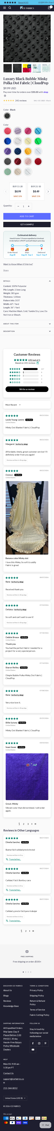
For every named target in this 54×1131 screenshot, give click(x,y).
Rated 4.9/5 (23, 2)
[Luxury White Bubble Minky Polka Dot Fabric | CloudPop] (17, 141)
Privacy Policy (36, 990)
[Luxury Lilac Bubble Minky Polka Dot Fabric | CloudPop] (17, 131)
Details (6, 281)
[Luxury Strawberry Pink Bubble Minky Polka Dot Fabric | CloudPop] (7, 131)
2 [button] (23, 824)
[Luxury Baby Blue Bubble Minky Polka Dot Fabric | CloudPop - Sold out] (28, 171)
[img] (12, 415)
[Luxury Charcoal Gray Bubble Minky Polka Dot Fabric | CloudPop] (7, 161)
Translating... (15, 859)
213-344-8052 (10, 1088)
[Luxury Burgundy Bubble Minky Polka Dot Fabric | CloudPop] (17, 161)
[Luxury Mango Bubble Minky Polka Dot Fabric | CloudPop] (28, 151)
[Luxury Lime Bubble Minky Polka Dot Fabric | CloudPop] (38, 141)
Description (9, 331)
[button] (7, 68)
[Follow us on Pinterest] (45, 1043)
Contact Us (8, 1073)
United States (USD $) (14, 1098)
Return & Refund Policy (37, 1003)
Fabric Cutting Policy (39, 1015)
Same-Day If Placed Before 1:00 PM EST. (12, 1035)
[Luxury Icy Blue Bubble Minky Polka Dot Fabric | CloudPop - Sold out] (38, 151)
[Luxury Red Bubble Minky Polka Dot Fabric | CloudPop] (38, 161)
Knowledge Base (11, 1006)
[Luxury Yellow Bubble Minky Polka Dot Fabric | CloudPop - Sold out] (28, 141)
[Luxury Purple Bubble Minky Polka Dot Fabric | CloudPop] (7, 151)
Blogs (6, 995)
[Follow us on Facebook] (33, 1043)
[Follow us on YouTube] (33, 1050)
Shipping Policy (37, 995)
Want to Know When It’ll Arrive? (18, 264)
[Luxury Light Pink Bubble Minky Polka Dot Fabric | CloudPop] (28, 161)
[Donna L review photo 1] (27, 518)
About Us (7, 990)
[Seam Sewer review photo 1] (27, 776)
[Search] (10, 8)
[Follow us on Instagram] (39, 1043)
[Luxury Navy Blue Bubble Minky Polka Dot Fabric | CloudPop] (17, 151)
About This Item (11, 324)
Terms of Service (37, 1009)
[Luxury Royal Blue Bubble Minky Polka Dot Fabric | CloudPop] (7, 141)
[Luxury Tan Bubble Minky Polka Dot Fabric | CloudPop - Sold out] (17, 171)
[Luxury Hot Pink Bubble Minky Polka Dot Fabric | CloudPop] (28, 131)
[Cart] (49, 8)
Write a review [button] (27, 389)
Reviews (7, 1001)
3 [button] (28, 824)
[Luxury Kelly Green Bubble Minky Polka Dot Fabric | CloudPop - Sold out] (7, 171)
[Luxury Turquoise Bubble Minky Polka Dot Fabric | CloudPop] (38, 131)
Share (6, 270)
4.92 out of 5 (34, 360)
